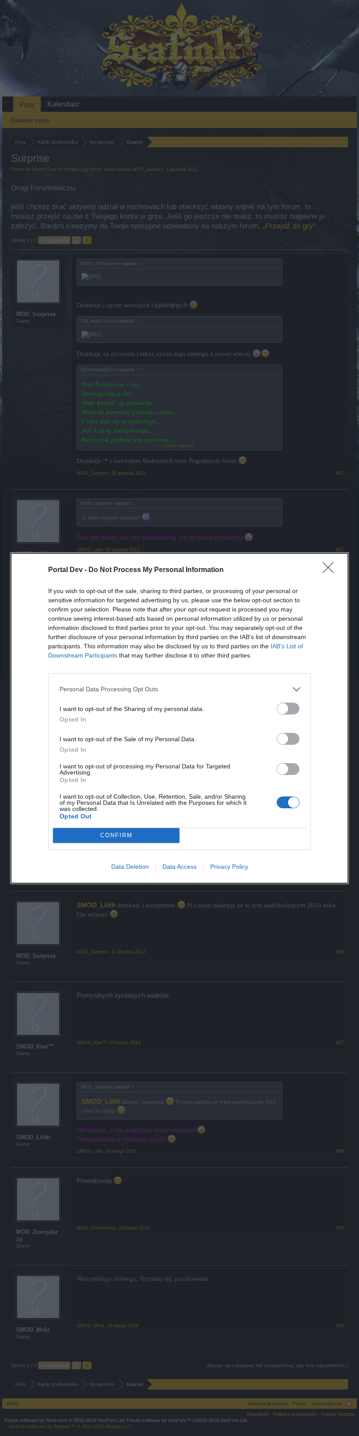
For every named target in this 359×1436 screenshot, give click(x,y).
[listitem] (179, 689)
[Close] (331, 570)
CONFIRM (116, 835)
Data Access (179, 866)
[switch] (288, 708)
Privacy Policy (229, 866)
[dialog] (179, 718)
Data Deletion (130, 866)
